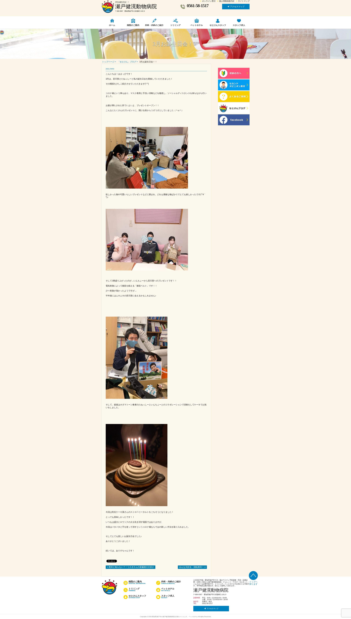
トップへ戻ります (253, 583)
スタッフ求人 (167, 596)
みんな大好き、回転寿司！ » (192, 567)
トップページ (108, 62)
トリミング (134, 589)
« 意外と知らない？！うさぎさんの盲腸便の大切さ (130, 567)
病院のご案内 (137, 582)
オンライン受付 (209, 1)
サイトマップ (244, 1)
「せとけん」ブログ (127, 62)
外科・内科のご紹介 (171, 582)
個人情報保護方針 (226, 1)
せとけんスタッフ (137, 596)
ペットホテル (167, 589)
